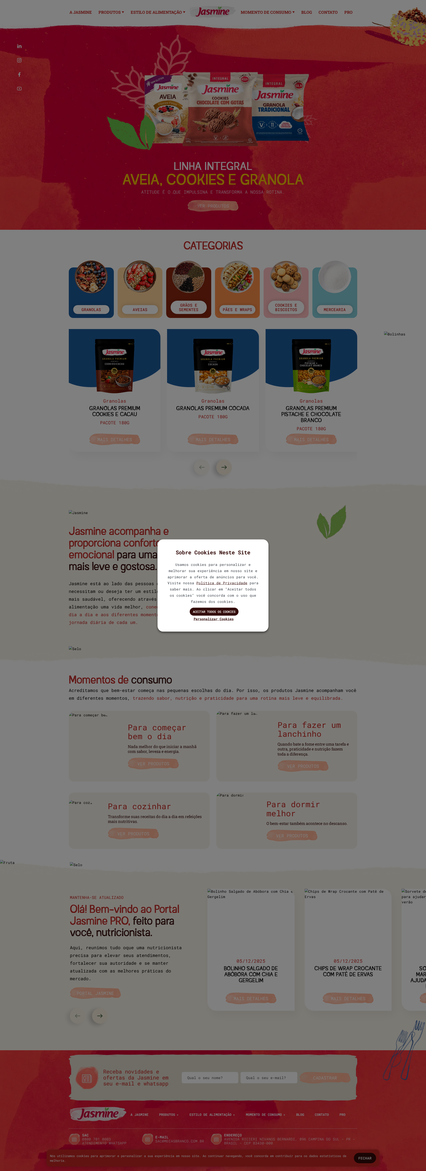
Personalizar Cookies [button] (214, 619)
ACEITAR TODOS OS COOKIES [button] (214, 611)
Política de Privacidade (221, 583)
